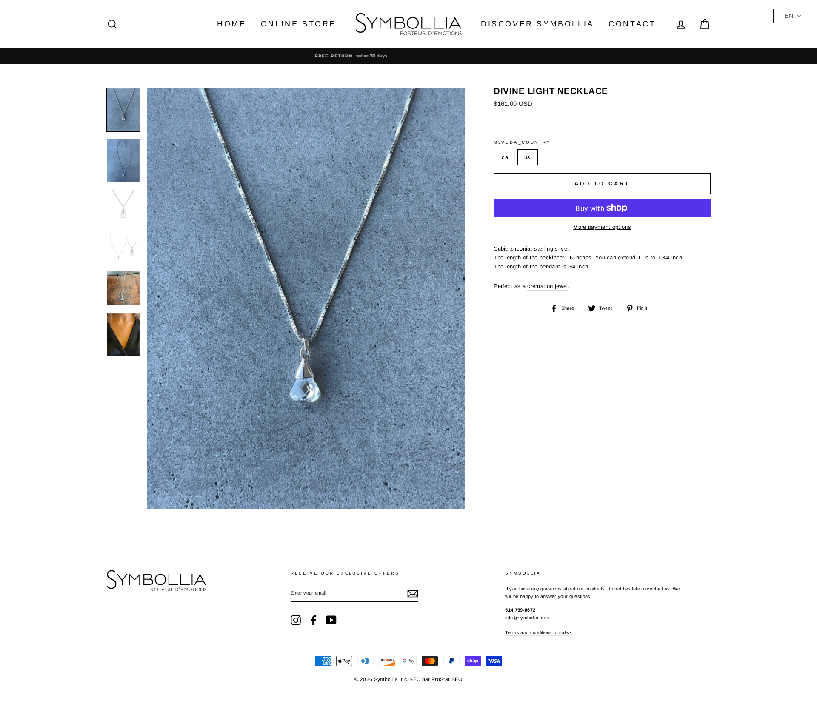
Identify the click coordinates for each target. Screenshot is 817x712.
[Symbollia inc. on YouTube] (331, 620)
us (527, 157)
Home (231, 24)
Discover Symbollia (537, 24)
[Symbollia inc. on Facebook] (314, 620)
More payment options (602, 227)
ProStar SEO (447, 679)
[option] (408, 56)
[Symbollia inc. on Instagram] (296, 620)
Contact (632, 24)
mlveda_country (522, 142)
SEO (414, 679)
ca (505, 157)
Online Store (298, 24)
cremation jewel (547, 286)
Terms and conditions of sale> (538, 632)
